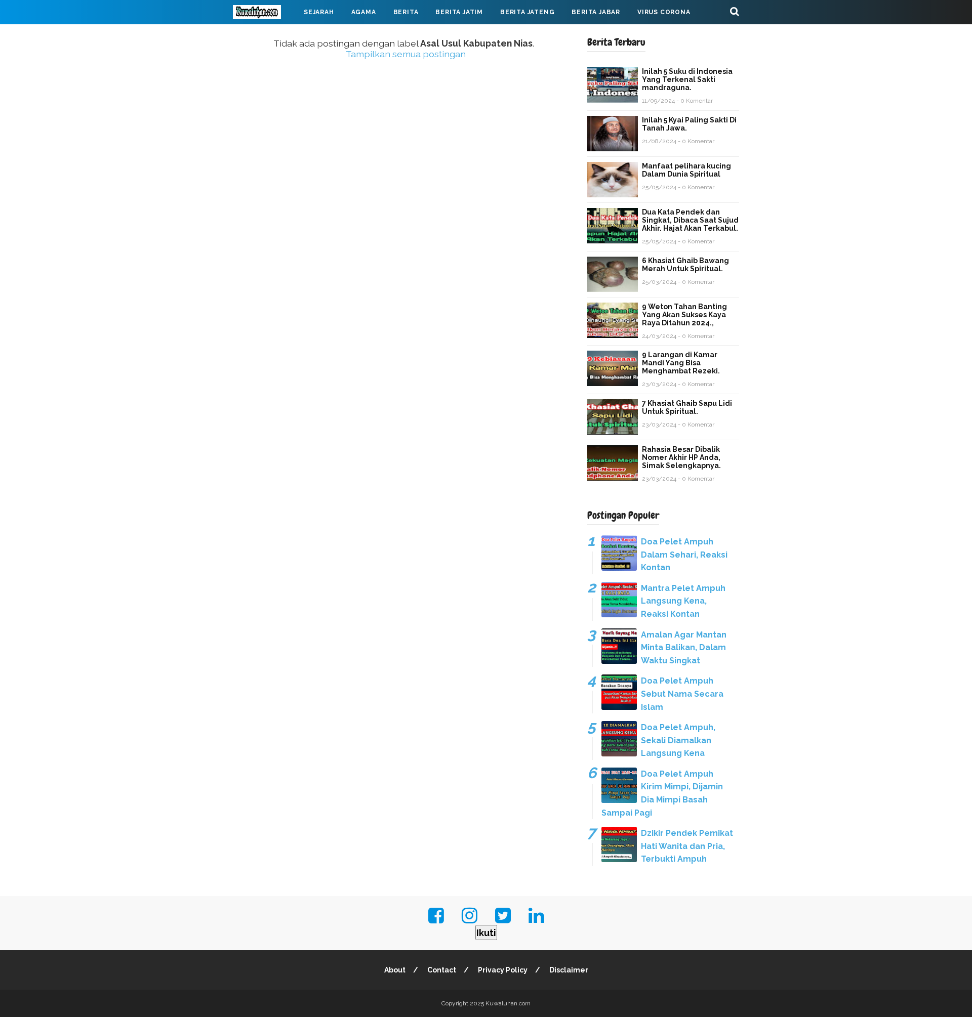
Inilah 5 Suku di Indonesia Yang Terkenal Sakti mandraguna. (687, 79)
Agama (363, 12)
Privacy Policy (503, 970)
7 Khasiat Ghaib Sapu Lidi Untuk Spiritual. (687, 407)
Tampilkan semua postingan (405, 54)
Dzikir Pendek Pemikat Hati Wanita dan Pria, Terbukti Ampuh (687, 846)
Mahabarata (264, 36)
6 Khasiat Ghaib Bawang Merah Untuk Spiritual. (685, 265)
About (395, 970)
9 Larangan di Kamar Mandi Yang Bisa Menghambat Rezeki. (681, 363)
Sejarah (319, 12)
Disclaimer (568, 970)
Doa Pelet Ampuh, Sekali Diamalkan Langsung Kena (678, 740)
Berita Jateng (527, 12)
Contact (441, 970)
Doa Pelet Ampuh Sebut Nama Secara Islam (682, 693)
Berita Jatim (459, 12)
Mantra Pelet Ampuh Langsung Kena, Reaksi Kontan (683, 601)
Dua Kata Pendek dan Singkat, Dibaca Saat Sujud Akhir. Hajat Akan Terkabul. (690, 220)
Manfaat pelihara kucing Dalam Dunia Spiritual (686, 170)
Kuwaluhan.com (508, 1003)
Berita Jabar (596, 12)
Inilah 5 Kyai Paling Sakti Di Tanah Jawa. (689, 124)
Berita (406, 12)
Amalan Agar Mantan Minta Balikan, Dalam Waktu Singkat (683, 647)
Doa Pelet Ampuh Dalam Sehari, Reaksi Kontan (684, 554)
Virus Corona (664, 12)
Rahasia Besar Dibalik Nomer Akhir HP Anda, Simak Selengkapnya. (681, 457)
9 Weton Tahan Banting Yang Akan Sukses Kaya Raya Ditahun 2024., (684, 315)
